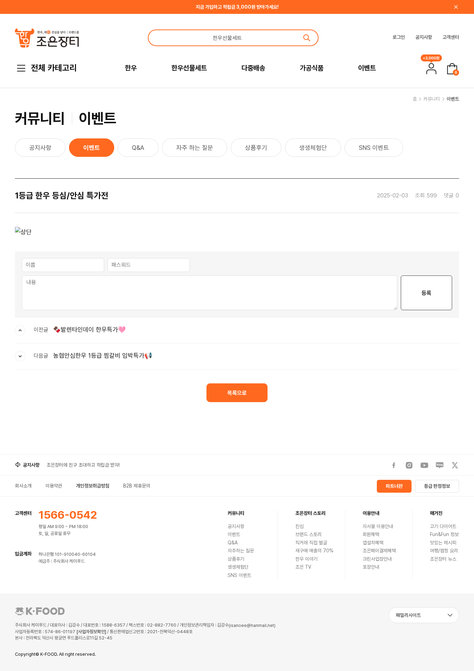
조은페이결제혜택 (379, 550)
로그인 (398, 37)
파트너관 (394, 486)
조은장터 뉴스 (443, 559)
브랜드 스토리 (308, 534)
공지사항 (423, 37)
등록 (426, 293)
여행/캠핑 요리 (444, 550)
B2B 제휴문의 (136, 486)
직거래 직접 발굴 (311, 542)
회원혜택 (371, 534)
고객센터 (450, 37)
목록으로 (237, 393)
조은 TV (303, 567)
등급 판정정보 (437, 486)
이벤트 (367, 68)
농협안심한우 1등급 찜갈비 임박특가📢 (102, 355)
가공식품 (311, 68)
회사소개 (23, 486)
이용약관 (53, 486)
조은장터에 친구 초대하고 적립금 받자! (83, 465)
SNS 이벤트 (374, 147)
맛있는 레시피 (443, 542)
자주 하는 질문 (194, 147)
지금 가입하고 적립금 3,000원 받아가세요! (237, 7)
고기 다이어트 (443, 526)
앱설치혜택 (373, 542)
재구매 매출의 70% (314, 550)
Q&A (138, 147)
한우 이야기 (306, 559)
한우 (131, 68)
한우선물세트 (189, 68)
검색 (307, 37)
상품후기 (256, 147)
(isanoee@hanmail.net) (252, 625)
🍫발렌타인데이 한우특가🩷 (89, 329)
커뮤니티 (431, 99)
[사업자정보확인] (91, 631)
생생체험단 (313, 147)
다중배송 (253, 68)
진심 (299, 526)
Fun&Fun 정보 (444, 534)
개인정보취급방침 (92, 486)
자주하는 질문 (241, 550)
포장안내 (371, 567)
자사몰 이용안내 (378, 526)
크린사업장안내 (377, 559)
